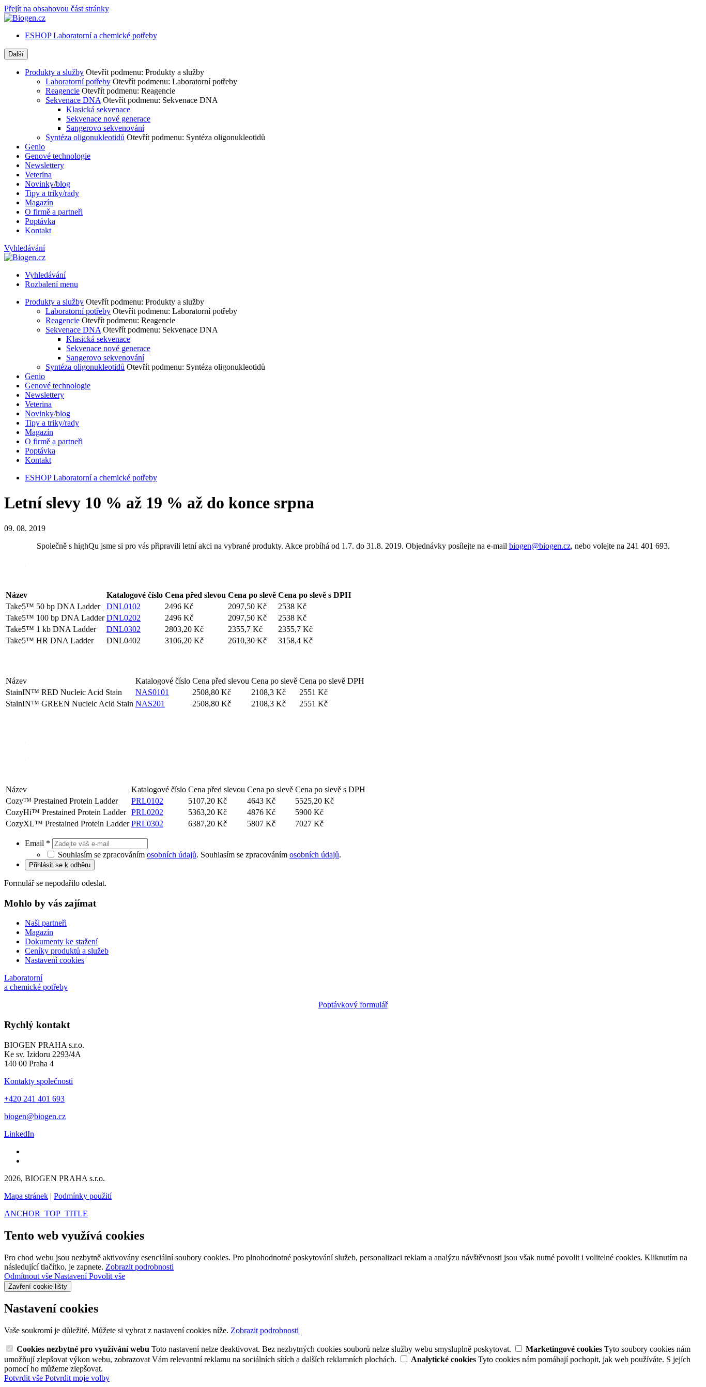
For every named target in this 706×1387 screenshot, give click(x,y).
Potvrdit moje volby (77, 1378)
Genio (35, 146)
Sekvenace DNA (73, 100)
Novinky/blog (47, 183)
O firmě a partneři (54, 211)
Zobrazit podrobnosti (139, 1266)
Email (37, 843)
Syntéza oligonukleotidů (85, 137)
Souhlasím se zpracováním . (271, 854)
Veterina (38, 174)
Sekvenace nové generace (108, 118)
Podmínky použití (83, 1196)
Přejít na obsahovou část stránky (56, 8)
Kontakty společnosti (38, 1081)
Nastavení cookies (54, 960)
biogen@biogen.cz (540, 545)
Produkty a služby (54, 72)
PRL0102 (147, 800)
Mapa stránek (26, 1196)
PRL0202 (147, 812)
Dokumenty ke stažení (61, 941)
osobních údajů (171, 854)
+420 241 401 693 (34, 1098)
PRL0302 (147, 823)
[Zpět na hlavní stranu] (24, 17)
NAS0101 (152, 692)
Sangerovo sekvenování (105, 128)
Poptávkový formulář (353, 1004)
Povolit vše (107, 1276)
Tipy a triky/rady (52, 193)
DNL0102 (123, 606)
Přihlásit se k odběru (59, 865)
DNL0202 (123, 617)
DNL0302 (123, 629)
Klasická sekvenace (98, 109)
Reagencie (62, 90)
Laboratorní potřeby (78, 81)
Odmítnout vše (29, 1276)
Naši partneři (46, 922)
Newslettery (44, 165)
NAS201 (150, 703)
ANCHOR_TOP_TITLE (46, 1213)
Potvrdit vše (24, 1378)
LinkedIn (19, 1133)
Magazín (39, 202)
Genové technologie (57, 156)
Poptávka (40, 221)
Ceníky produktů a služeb (67, 950)
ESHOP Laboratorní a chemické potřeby (91, 35)
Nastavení (71, 1276)
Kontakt (38, 230)
